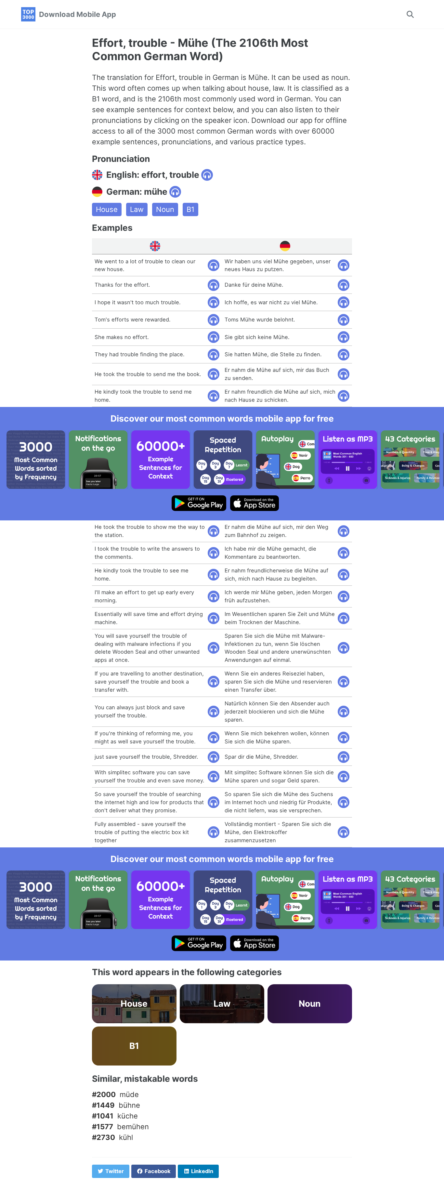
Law (137, 209)
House (107, 209)
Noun (165, 209)
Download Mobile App (77, 14)
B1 (190, 209)
